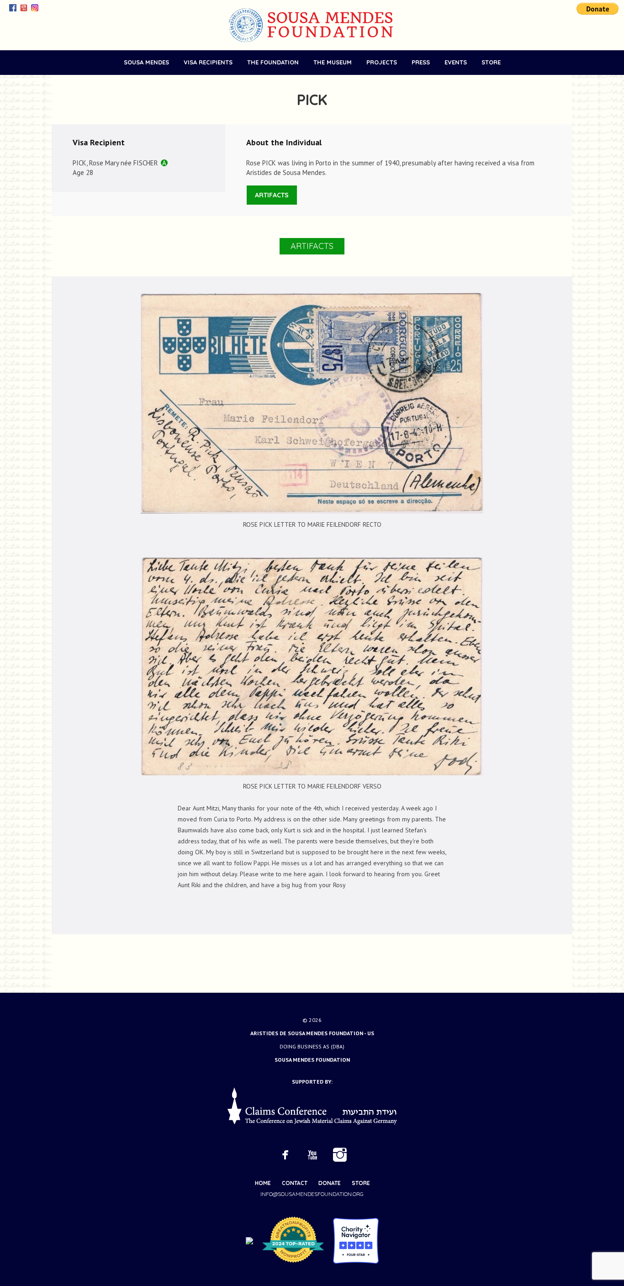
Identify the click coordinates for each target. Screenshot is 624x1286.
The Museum (332, 62)
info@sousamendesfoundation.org (312, 1194)
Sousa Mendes (146, 62)
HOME (263, 1183)
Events (455, 62)
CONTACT (294, 1183)
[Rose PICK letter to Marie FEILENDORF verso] (312, 666)
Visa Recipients (208, 62)
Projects (381, 62)
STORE (361, 1183)
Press (421, 62)
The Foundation (273, 62)
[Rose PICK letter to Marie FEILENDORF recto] (312, 403)
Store (491, 62)
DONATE (329, 1183)
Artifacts (272, 195)
